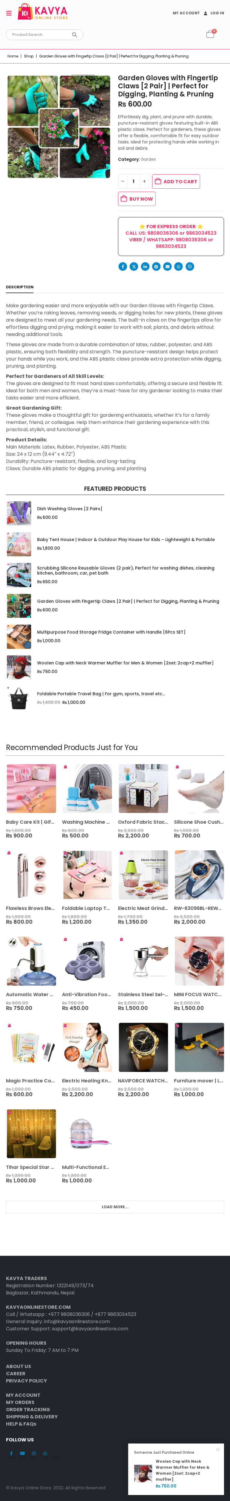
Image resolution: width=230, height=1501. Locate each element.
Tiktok (56, 1453)
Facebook (123, 266)
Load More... (115, 1206)
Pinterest (156, 266)
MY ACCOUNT (186, 13)
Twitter (134, 266)
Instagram (33, 1453)
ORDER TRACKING (28, 1409)
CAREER (15, 1373)
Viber (190, 266)
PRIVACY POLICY (26, 1380)
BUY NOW (141, 199)
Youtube (22, 1453)
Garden (148, 159)
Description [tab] (20, 287)
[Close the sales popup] (218, 1449)
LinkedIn (145, 266)
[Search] (74, 35)
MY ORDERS (20, 1402)
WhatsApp (178, 266)
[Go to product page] (18, 513)
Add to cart (180, 181)
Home (12, 56)
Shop (29, 56)
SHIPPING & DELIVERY (32, 1416)
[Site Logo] (42, 13)
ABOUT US (18, 1366)
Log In (217, 13)
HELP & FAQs (21, 1423)
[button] (11, 13)
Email (167, 266)
